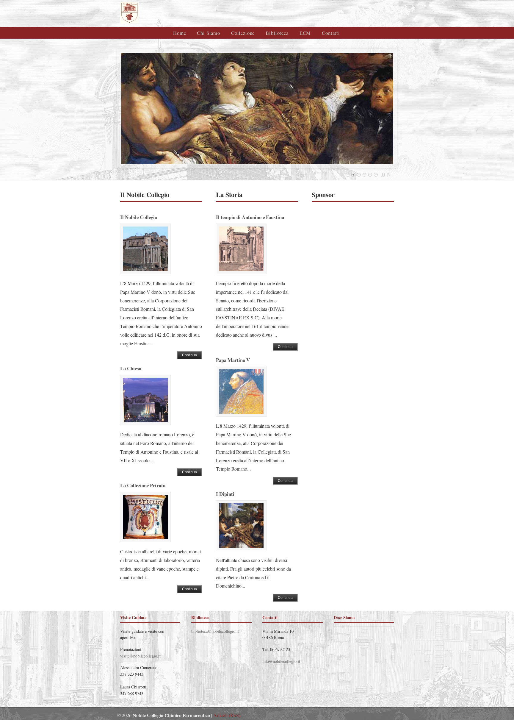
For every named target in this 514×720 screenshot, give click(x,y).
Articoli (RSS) (226, 715)
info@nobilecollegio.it (281, 661)
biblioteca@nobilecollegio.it (215, 631)
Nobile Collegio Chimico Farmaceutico (192, 13)
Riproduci (389, 175)
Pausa (383, 175)
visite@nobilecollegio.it (140, 656)
